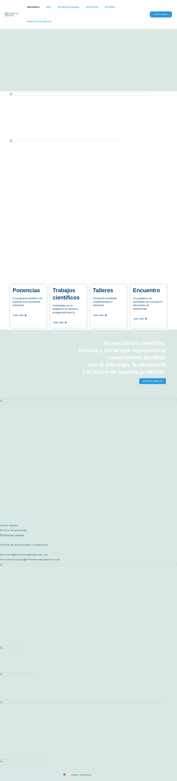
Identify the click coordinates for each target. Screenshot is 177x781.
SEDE (48, 7)
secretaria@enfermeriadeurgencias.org (24, 554)
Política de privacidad (13, 530)
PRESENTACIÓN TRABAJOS (39, 21)
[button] (161, 14)
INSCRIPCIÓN (92, 7)
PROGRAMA (110, 7)
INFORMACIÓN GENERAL (68, 7)
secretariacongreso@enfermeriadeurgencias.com (30, 559)
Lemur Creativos (81, 775)
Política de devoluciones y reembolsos (24, 545)
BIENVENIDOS (33, 7)
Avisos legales (9, 525)
